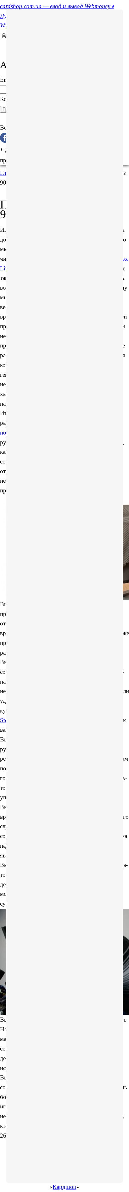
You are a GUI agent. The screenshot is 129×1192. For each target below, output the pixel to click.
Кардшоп (64, 1187)
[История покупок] (2, 45)
